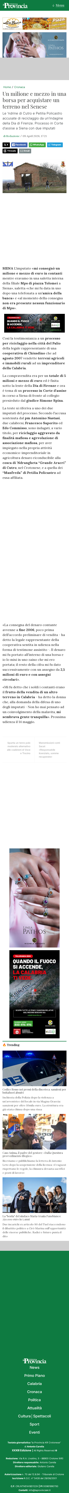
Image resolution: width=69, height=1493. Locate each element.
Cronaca (19, 87)
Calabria (34, 1383)
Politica (34, 1400)
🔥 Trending (11, 1045)
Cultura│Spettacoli (34, 1416)
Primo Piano (34, 1375)
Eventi (34, 1432)
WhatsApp (38, 144)
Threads (11, 151)
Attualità (34, 1408)
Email (26, 151)
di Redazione (11, 136)
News (35, 1367)
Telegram (56, 144)
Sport (34, 1424)
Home (7, 87)
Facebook (21, 144)
